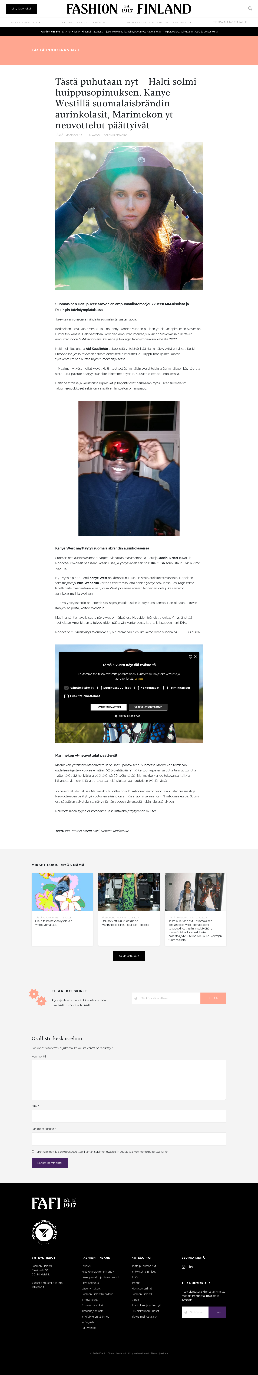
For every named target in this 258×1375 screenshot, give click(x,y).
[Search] (250, 9)
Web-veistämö (141, 1353)
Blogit (135, 1299)
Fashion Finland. (107, 1353)
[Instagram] (183, 1267)
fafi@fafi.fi (38, 1287)
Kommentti (40, 1056)
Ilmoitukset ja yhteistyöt (147, 1305)
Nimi (35, 1106)
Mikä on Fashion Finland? (98, 1271)
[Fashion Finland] (129, 9)
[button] (129, 716)
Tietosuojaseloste (93, 1311)
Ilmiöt (135, 1277)
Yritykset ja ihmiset (144, 1271)
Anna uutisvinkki (92, 1305)
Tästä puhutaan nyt (56, 50)
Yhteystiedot (90, 1299)
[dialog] (129, 687)
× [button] (195, 656)
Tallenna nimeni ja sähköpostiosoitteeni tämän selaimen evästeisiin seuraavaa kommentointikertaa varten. (102, 1151)
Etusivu (86, 1266)
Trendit (136, 1283)
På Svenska (89, 1328)
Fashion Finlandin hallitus (97, 1294)
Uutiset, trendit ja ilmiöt (82, 22)
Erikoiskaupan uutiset (145, 1311)
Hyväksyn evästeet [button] (108, 707)
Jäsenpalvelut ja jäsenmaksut (100, 1277)
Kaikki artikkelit (129, 956)
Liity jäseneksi (21, 8)
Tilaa (213, 998)
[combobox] (190, 657)
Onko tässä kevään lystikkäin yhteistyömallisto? (53, 923)
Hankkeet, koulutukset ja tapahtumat (158, 22)
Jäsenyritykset (91, 1288)
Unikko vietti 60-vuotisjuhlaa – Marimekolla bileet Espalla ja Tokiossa (125, 923)
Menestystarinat (142, 1288)
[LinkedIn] (191, 1267)
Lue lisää (139, 679)
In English (88, 1322)
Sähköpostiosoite (44, 1129)
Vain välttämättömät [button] (148, 707)
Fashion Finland (24, 22)
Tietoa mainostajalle (230, 22)
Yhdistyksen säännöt (95, 1316)
